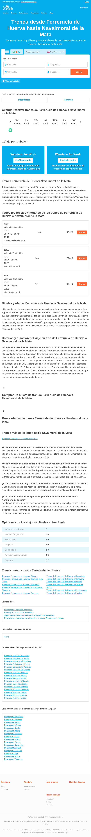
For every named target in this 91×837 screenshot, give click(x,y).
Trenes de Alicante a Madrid (15, 695)
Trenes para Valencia (13, 720)
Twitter (48, 802)
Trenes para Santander (13, 745)
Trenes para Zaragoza (13, 759)
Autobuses (23, 13)
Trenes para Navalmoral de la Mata (18, 613)
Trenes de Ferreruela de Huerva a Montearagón (66, 590)
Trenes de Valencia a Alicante (16, 681)
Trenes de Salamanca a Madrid (17, 664)
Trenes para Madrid (12, 722)
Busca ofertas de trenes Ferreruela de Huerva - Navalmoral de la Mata (45, 420)
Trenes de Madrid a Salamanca (17, 670)
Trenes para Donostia (13, 734)
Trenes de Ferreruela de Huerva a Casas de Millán (64, 586)
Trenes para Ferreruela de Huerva (18, 610)
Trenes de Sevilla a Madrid (15, 698)
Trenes (13, 13)
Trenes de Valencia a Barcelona (17, 661)
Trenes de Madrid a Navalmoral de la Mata (20, 439)
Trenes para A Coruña (13, 751)
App (51, 13)
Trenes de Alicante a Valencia (16, 690)
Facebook (50, 799)
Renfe (6, 637)
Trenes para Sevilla (12, 728)
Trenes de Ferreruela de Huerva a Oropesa (20, 593)
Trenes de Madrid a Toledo (15, 692)
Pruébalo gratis (23, 160)
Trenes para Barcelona (13, 717)
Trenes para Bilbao (12, 731)
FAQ (2, 786)
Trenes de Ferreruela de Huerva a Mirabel (64, 582)
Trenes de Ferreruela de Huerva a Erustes (64, 593)
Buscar (79, 72)
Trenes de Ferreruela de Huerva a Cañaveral (65, 579)
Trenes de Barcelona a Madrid (16, 658)
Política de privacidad (36, 817)
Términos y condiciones (54, 817)
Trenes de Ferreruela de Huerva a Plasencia (20, 585)
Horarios (68, 100)
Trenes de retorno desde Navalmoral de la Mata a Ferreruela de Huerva (34, 618)
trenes (11, 94)
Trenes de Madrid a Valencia (16, 673)
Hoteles (44, 13)
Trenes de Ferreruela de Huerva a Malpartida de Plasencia (22, 588)
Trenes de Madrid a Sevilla (15, 675)
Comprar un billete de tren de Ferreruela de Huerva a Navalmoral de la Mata (37, 396)
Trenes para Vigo (11, 754)
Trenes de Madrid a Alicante (15, 684)
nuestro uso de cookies (28, 2)
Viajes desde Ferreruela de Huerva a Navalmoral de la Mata (29, 615)
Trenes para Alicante (12, 748)
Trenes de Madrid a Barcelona (16, 656)
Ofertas (82, 232)
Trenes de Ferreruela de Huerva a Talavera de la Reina (22, 580)
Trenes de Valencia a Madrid (16, 687)
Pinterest (49, 805)
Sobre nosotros (29, 786)
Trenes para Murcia (12, 756)
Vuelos (5, 13)
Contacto (4, 789)
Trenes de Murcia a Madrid (15, 678)
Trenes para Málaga (12, 725)
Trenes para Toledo (12, 739)
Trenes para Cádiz (11, 737)
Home (4, 94)
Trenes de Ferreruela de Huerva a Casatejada (65, 576)
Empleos (27, 789)
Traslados (35, 13)
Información (24, 100)
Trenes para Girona (12, 742)
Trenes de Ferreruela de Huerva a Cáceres (20, 576)
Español (83, 7)
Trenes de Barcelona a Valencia (17, 667)
